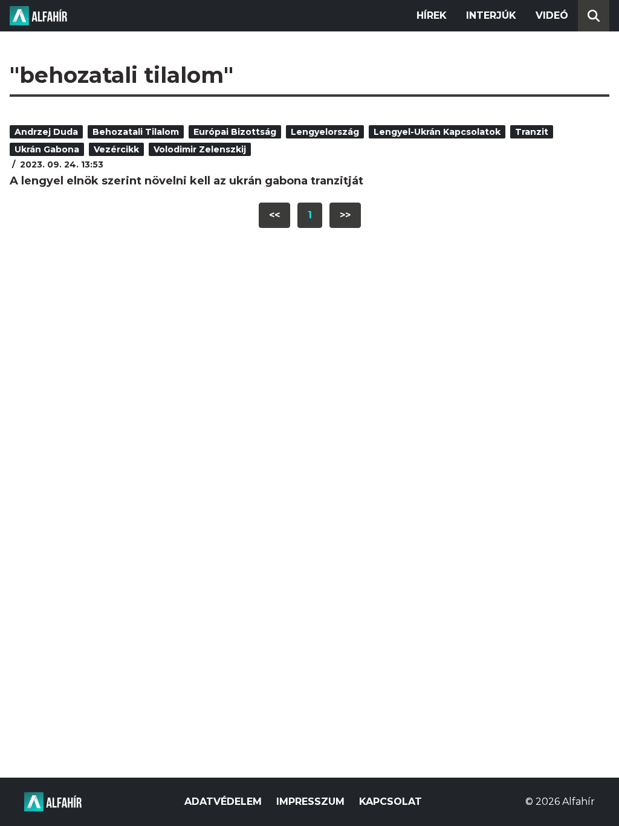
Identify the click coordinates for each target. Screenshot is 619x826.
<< (274, 215)
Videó (552, 15)
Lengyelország (325, 131)
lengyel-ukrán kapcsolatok (437, 131)
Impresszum (310, 801)
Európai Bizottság (234, 131)
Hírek (431, 15)
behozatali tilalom (135, 131)
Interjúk (491, 15)
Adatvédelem (223, 801)
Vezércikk (116, 149)
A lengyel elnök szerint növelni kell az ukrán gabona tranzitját (186, 180)
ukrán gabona (47, 149)
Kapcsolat (390, 801)
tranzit (531, 131)
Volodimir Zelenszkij (200, 149)
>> (345, 215)
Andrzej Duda (46, 131)
